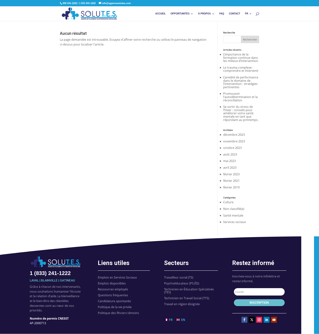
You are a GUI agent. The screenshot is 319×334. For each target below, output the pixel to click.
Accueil (160, 13)
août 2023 (230, 154)
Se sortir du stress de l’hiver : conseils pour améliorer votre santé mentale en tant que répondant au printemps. (240, 113)
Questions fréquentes (113, 295)
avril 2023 (229, 168)
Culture (228, 202)
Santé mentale (233, 215)
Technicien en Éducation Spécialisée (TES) (189, 290)
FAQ (221, 13)
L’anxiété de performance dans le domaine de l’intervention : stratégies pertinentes (240, 82)
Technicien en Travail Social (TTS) (186, 298)
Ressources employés (113, 289)
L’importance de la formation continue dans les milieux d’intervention (240, 57)
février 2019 (231, 187)
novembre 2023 (234, 141)
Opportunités (180, 13)
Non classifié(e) (233, 209)
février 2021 (231, 181)
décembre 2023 (234, 135)
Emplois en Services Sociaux (117, 277)
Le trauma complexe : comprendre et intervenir (241, 69)
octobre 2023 (232, 148)
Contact (234, 13)
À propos (204, 13)
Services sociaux (234, 222)
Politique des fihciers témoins (118, 313)
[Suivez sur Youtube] (274, 320)
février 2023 (231, 174)
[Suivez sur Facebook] (244, 320)
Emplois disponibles (112, 283)
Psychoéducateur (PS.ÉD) (181, 283)
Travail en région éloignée (182, 304)
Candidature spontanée (114, 301)
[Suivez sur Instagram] (259, 320)
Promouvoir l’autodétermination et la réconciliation (240, 97)
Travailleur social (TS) (178, 277)
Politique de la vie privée (115, 307)
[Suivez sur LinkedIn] (267, 320)
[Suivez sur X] (252, 320)
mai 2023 (229, 161)
